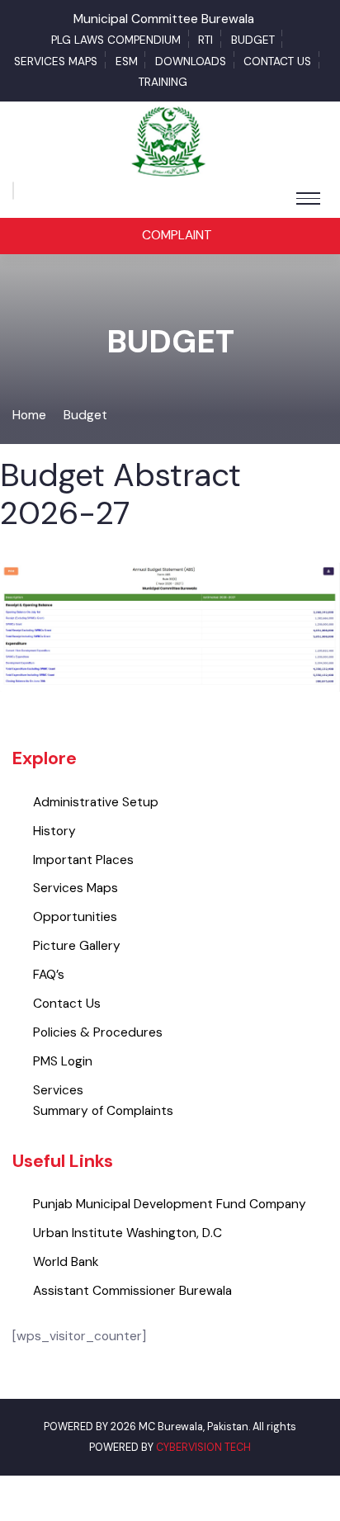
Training (163, 82)
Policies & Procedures (98, 1032)
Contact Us (277, 61)
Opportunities (75, 917)
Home (29, 415)
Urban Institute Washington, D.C (127, 1233)
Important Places (83, 860)
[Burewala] (170, 141)
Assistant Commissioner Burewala (132, 1290)
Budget (253, 40)
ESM (127, 61)
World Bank (66, 1262)
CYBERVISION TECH (203, 1447)
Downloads (190, 61)
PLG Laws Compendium (116, 40)
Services (58, 1090)
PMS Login (62, 1061)
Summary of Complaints (103, 1111)
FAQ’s (48, 974)
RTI (205, 40)
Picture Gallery (76, 946)
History (54, 831)
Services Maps (55, 61)
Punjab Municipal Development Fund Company (169, 1204)
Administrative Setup (95, 802)
